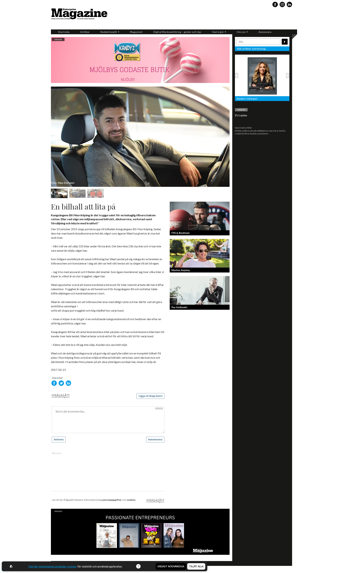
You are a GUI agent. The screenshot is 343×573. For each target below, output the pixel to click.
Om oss (241, 31)
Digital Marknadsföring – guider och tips (177, 31)
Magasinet (136, 31)
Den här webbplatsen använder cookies (52, 566)
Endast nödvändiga (171, 566)
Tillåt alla (196, 566)
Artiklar (85, 31)
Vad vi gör (218, 31)
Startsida (63, 31)
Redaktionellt (108, 31)
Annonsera (265, 31)
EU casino (241, 115)
